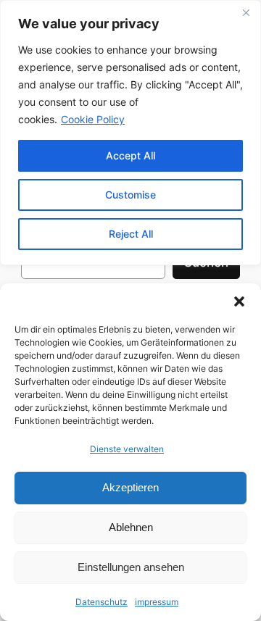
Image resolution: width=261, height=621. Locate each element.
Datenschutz (101, 601)
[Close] (245, 12)
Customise (130, 194)
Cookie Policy (93, 119)
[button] (239, 301)
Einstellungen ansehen (131, 567)
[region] (130, 132)
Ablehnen (131, 527)
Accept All (130, 155)
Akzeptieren (130, 487)
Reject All (131, 234)
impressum (156, 601)
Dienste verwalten (127, 448)
